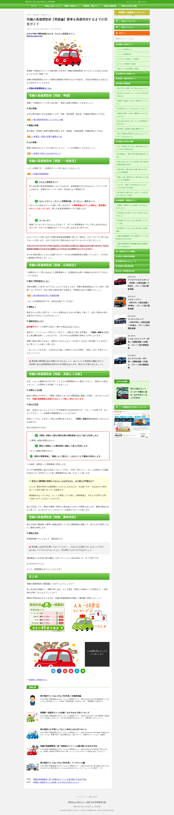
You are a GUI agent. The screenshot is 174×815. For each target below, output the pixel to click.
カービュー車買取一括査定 (126, 64)
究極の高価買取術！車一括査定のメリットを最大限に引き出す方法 (68, 746)
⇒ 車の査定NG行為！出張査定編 (45, 295)
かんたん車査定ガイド (125, 49)
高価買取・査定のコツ (91, 6)
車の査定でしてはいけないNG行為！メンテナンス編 (62, 763)
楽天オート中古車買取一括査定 (128, 69)
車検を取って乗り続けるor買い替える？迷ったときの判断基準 (132, 171)
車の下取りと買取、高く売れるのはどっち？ (132, 88)
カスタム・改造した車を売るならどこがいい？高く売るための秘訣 (131, 186)
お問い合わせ (142, 2)
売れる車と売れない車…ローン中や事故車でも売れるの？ (132, 122)
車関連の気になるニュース (127, 261)
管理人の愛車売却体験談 (126, 256)
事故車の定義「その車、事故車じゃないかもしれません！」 (132, 115)
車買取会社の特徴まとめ (126, 74)
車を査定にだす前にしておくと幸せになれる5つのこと (63, 729)
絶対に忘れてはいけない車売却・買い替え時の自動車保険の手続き (132, 163)
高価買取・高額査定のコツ (38, 680)
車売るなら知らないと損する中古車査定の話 (87, 802)
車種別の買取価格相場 (125, 266)
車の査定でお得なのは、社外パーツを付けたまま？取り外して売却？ (132, 194)
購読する (122, 33)
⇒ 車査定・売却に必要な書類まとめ (46, 136)
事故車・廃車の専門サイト (127, 78)
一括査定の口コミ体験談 (126, 251)
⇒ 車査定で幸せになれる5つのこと (46, 153)
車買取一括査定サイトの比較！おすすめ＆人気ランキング (64, 713)
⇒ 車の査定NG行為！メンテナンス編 (47, 120)
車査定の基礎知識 (110, 6)
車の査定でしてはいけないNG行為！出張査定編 (60, 696)
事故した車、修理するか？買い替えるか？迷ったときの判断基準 (132, 178)
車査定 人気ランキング (53, 6)
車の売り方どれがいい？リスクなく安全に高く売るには (132, 94)
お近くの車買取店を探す (126, 271)
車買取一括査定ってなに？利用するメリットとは (132, 102)
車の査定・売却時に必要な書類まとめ (130, 129)
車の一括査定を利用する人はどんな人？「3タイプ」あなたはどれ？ (131, 135)
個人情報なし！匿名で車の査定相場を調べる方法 (132, 155)
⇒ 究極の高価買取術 (40, 174)
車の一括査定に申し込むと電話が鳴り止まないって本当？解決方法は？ (132, 147)
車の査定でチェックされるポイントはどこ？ (132, 108)
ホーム (33, 6)
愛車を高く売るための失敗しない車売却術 (87, 806)
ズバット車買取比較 (124, 54)
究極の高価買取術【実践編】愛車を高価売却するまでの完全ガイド (132, 245)
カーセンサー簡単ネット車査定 (128, 59)
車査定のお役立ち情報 (129, 6)
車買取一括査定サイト (72, 6)
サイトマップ (130, 2)
